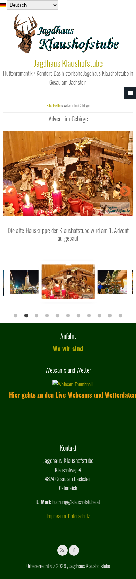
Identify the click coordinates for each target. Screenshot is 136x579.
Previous (10, 192)
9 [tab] (99, 315)
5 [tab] (57, 315)
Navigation (130, 93)
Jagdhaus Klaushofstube (68, 63)
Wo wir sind (68, 348)
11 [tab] (120, 315)
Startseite (54, 106)
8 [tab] (88, 315)
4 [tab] (47, 315)
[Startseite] (66, 52)
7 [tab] (78, 315)
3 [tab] (36, 315)
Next (125, 192)
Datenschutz (79, 516)
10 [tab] (109, 315)
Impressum (56, 516)
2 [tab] (26, 315)
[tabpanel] (68, 282)
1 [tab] (15, 315)
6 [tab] (68, 315)
